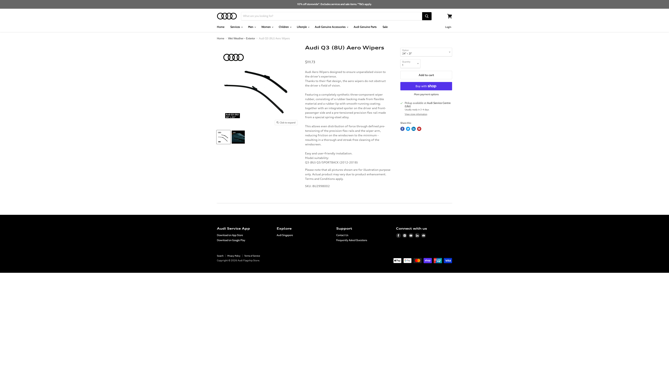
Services (235, 27)
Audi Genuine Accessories (330, 27)
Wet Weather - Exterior (241, 38)
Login (448, 27)
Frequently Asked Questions (351, 240)
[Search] (427, 16)
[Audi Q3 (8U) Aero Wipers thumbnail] (223, 137)
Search (220, 255)
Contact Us (342, 235)
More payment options (426, 94)
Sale (385, 27)
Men (251, 27)
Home (220, 27)
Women (266, 27)
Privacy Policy (233, 255)
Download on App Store (230, 235)
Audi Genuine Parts (365, 27)
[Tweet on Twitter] (408, 129)
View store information (416, 114)
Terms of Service (252, 255)
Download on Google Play (231, 240)
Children (284, 27)
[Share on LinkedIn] (414, 129)
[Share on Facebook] (402, 129)
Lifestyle (302, 27)
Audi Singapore (285, 235)
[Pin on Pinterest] (419, 129)
